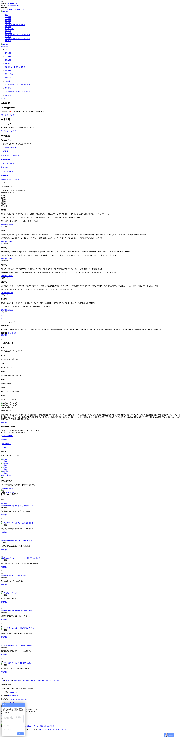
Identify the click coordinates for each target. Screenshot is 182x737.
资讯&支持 (8, 33)
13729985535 (12, 699)
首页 (6, 15)
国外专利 (8, 27)
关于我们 (8, 37)
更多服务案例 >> (6, 475)
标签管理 (64, 729)
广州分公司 (4, 9)
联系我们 (8, 41)
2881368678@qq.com (13, 5)
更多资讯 (4, 504)
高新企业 (8, 31)
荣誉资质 (27, 39)
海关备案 (22, 25)
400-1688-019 (12, 3)
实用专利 (8, 19)
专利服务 (8, 23)
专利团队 (14, 39)
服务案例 (27, 35)
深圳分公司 (20, 9)
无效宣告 (8, 25)
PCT (12, 29)
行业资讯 (14, 35)
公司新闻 (8, 35)
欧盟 (9, 29)
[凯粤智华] (4, 11)
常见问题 (20, 35)
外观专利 (8, 21)
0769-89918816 (13, 695)
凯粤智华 (8, 39)
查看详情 (4, 515)
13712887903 (22, 699)
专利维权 (33, 680)
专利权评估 (15, 25)
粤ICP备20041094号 (44, 729)
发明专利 (8, 17)
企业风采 (20, 39)
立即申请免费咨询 (7, 488)
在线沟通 (10, 224)
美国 (6, 29)
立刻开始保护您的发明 (8, 115)
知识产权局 (50, 726)
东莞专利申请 (33, 726)
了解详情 (4, 224)
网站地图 (56, 729)
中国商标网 (42, 726)
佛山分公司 (12, 9)
